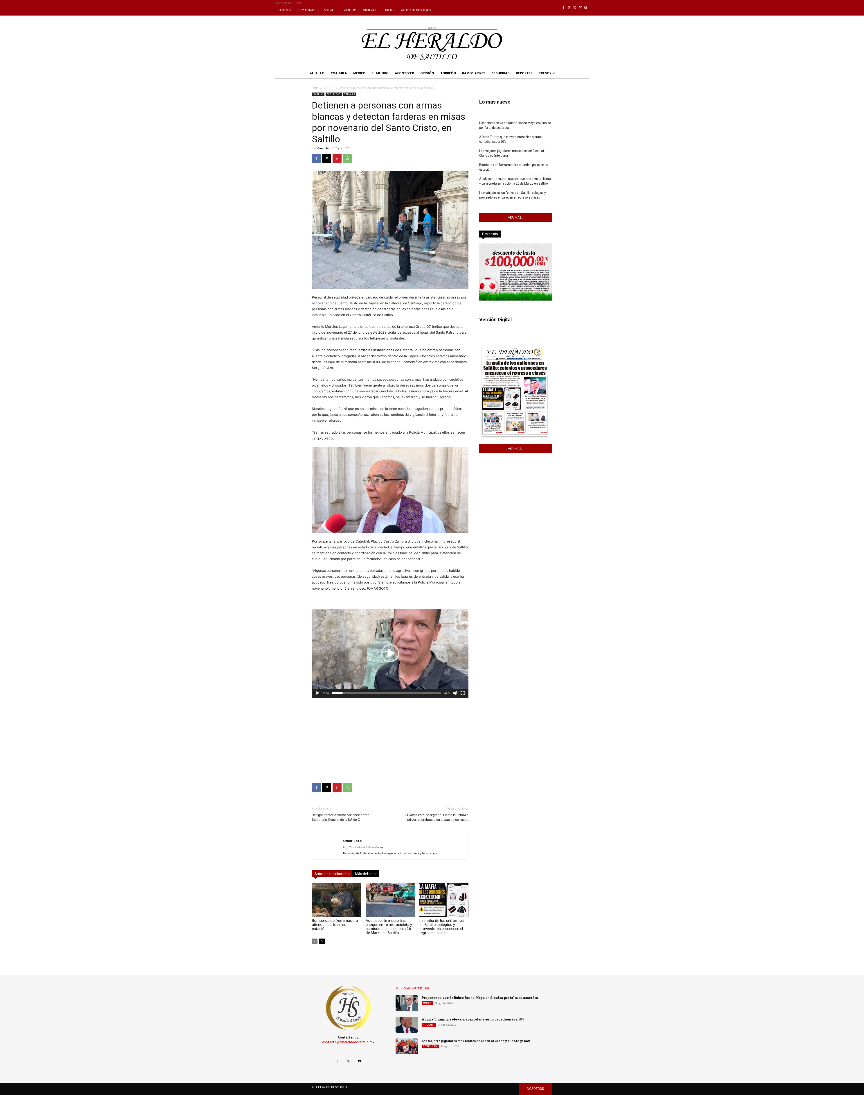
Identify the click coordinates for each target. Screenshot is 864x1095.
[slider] (386, 693)
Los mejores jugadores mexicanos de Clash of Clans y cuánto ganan (511, 153)
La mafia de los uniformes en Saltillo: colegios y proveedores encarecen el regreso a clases (441, 926)
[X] (575, 8)
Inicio (315, 88)
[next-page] (322, 941)
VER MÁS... (515, 217)
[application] (390, 653)
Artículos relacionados (332, 874)
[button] (390, 653)
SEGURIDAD (333, 94)
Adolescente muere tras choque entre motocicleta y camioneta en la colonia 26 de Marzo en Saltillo (389, 926)
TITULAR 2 (349, 94)
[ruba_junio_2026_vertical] (515, 299)
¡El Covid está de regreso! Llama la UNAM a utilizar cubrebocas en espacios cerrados (436, 817)
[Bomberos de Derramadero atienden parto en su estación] (336, 900)
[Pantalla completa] (462, 693)
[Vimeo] (580, 8)
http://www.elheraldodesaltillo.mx (363, 847)
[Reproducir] (317, 693)
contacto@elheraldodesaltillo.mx (348, 1042)
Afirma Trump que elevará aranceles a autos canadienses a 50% (510, 139)
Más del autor (366, 874)
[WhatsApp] (347, 158)
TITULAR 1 (429, 1024)
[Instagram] (569, 8)
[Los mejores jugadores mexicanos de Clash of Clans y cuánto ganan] (407, 1046)
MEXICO (427, 1003)
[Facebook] (564, 8)
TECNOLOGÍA (430, 1046)
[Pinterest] (337, 158)
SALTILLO (329, 88)
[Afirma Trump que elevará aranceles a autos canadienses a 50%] (407, 1025)
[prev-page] (314, 941)
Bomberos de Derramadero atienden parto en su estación (335, 924)
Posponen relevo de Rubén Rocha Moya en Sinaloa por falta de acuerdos (515, 125)
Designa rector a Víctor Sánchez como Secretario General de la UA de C (340, 817)
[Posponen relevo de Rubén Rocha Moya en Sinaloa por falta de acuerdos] (407, 1003)
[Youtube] (586, 8)
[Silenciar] (455, 693)
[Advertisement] (390, 735)
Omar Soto (324, 148)
